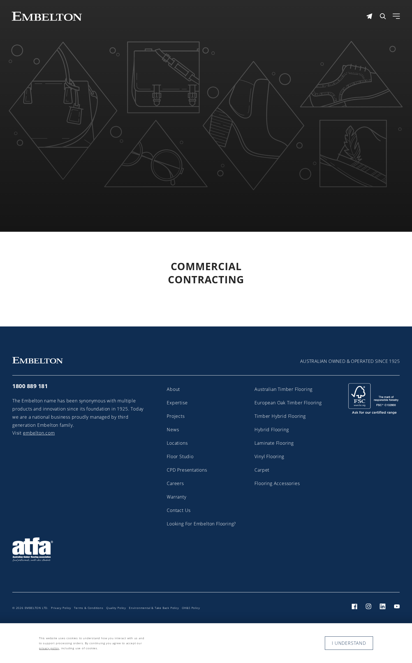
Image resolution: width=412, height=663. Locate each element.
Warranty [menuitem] (176, 497)
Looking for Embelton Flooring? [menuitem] (201, 524)
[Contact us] (369, 16)
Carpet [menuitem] (261, 470)
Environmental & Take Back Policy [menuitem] (154, 608)
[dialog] (206, 643)
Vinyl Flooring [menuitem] (269, 456)
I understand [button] (349, 643)
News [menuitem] (173, 429)
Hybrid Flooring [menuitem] (271, 429)
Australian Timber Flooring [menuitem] (283, 389)
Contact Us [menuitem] (179, 510)
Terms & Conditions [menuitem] (88, 608)
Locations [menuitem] (177, 443)
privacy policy (49, 648)
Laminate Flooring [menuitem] (274, 443)
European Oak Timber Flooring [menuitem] (287, 403)
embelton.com (39, 433)
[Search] (383, 16)
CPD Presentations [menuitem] (187, 470)
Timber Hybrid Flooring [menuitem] (280, 416)
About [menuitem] (173, 389)
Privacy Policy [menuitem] (61, 608)
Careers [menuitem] (175, 483)
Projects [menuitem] (175, 416)
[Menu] (396, 16)
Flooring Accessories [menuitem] (277, 483)
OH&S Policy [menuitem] (191, 608)
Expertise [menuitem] (177, 403)
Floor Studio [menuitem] (180, 456)
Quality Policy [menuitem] (116, 608)
